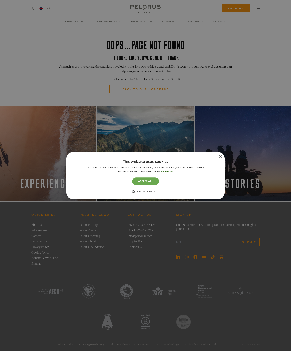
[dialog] (145, 175)
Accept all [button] (145, 181)
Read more (167, 171)
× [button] (220, 156)
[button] (145, 191)
